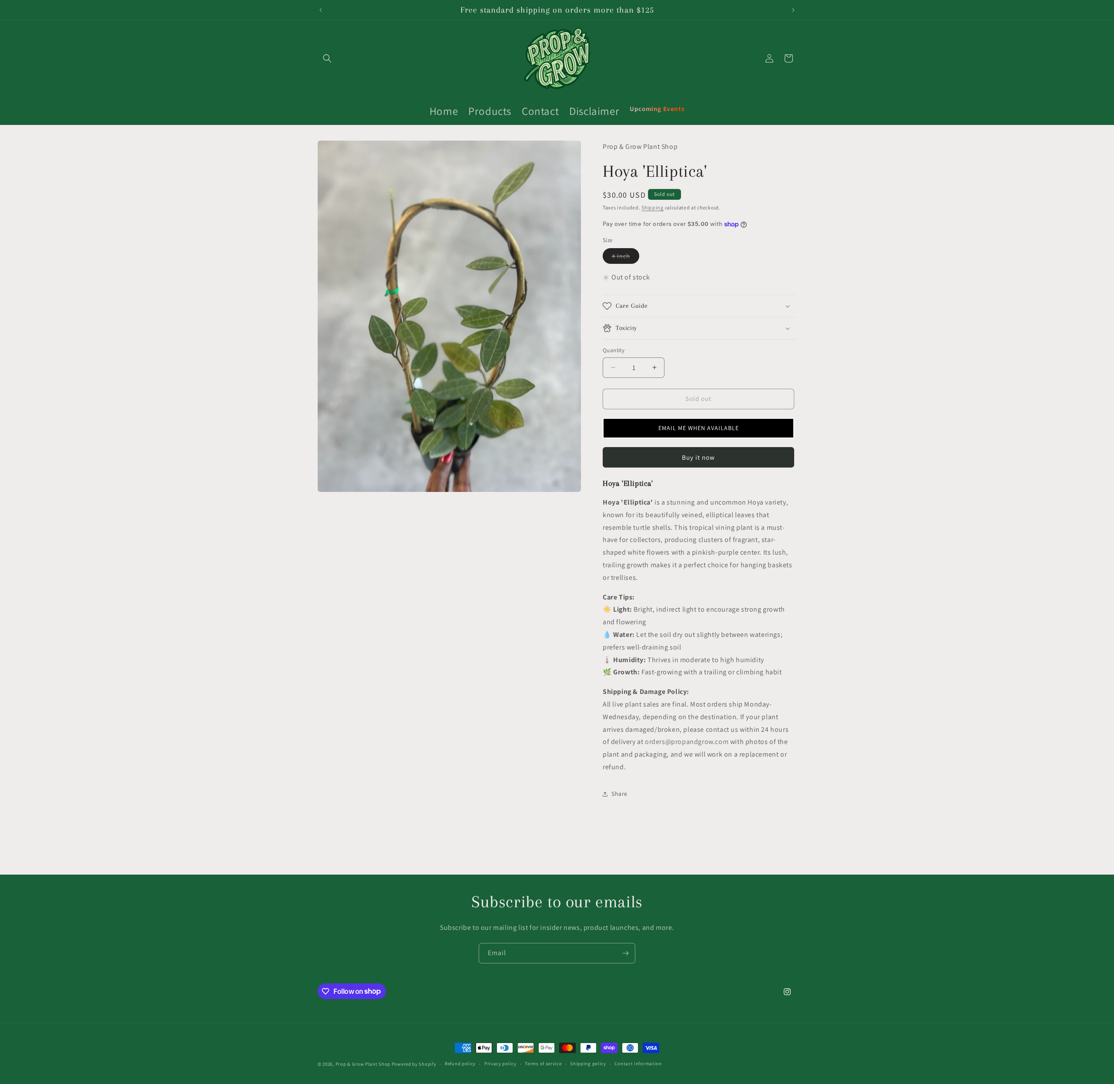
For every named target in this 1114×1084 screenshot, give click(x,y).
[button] (327, 58)
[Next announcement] (793, 10)
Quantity (613, 350)
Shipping (652, 207)
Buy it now (698, 457)
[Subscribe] (625, 953)
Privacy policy (500, 1063)
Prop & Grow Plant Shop (364, 1064)
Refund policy (460, 1063)
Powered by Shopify (414, 1064)
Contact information (637, 1063)
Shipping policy (588, 1063)
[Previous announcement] (320, 10)
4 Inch (625, 258)
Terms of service (543, 1063)
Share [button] (619, 794)
